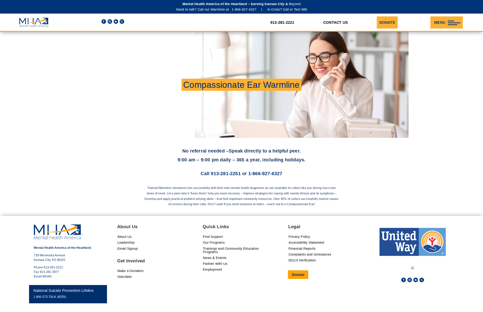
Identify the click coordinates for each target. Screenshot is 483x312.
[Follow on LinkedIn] (116, 21)
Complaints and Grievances (309, 254)
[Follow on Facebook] (104, 21)
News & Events (214, 258)
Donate (387, 22)
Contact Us (335, 22)
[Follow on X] (122, 21)
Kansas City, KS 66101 (49, 259)
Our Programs (214, 242)
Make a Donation (130, 271)
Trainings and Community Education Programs (231, 250)
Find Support (213, 237)
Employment (212, 269)
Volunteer (124, 277)
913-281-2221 (282, 22)
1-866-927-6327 (244, 9)
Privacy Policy (299, 237)
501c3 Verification (302, 260)
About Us (124, 237)
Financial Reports (302, 248)
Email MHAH (43, 276)
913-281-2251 (226, 173)
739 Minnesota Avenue (49, 255)
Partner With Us (215, 264)
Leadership (126, 242)
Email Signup (127, 248)
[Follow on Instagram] (110, 21)
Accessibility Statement (306, 242)
